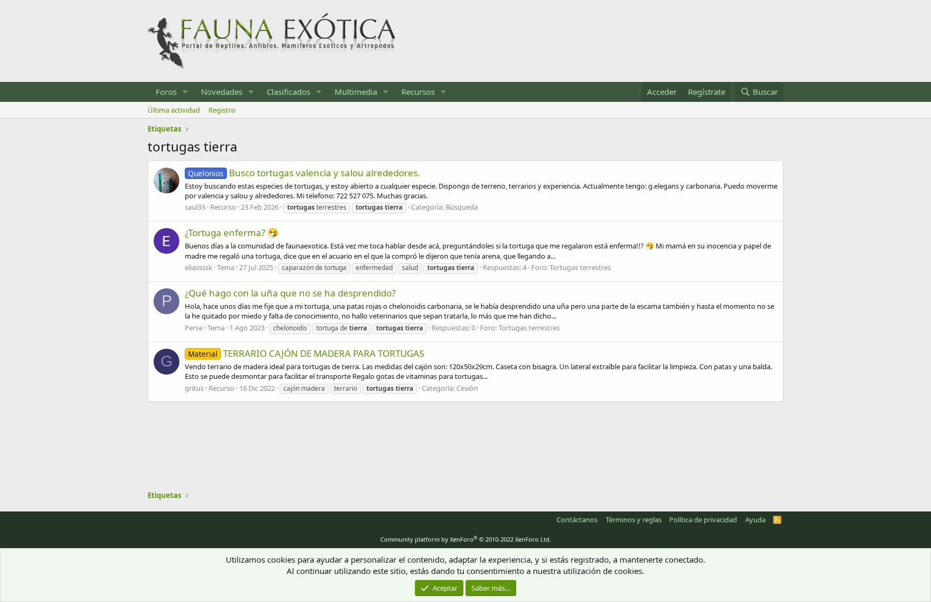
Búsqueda (462, 207)
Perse (194, 328)
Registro (222, 110)
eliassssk (198, 267)
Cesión (467, 388)
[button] (185, 92)
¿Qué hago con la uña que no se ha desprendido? (290, 293)
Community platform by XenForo (465, 539)
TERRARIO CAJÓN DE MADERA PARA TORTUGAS (306, 353)
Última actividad (174, 110)
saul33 (195, 207)
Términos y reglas (634, 519)
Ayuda (755, 519)
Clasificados (288, 91)
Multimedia (356, 91)
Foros (166, 91)
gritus (194, 388)
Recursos (418, 91)
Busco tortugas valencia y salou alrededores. (304, 173)
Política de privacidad (703, 519)
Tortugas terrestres (580, 267)
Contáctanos (577, 519)
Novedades (221, 91)
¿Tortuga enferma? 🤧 (232, 232)
